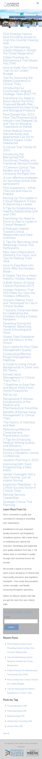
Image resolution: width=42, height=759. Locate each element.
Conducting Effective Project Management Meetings (17, 357)
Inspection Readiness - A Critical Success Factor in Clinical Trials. (19, 487)
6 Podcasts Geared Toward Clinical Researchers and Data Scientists (18, 233)
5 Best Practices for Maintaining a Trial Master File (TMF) (20, 60)
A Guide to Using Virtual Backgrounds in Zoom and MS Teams (20, 367)
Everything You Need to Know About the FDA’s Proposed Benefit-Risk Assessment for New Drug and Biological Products (20, 104)
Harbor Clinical (24, 743)
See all (6, 733)
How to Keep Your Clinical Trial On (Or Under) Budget (20, 71)
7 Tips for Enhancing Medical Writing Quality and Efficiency (19, 443)
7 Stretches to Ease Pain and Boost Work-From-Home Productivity (19, 388)
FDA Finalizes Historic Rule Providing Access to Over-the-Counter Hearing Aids (20, 38)
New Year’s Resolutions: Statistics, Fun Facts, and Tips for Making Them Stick (19, 256)
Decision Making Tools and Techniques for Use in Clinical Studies (20, 303)
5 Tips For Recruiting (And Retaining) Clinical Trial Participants (20, 245)
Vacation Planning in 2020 (21, 460)
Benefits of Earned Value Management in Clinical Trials (19, 415)
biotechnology (15, 716)
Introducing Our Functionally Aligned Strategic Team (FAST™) (19, 91)
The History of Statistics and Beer (19, 424)
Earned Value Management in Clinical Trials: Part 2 (19, 377)
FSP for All (10, 395)
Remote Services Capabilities (14, 496)
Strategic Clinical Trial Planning (17, 503)
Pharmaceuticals (16, 711)
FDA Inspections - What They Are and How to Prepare (19, 191)
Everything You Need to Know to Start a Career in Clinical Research (20, 221)
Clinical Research (17, 705)
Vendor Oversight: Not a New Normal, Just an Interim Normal (19, 477)
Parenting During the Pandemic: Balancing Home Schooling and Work (17, 328)
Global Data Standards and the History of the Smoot (18, 340)
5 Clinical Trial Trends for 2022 (19, 148)
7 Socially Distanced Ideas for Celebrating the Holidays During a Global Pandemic (20, 314)
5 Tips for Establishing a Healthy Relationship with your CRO (20, 211)
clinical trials (15, 726)
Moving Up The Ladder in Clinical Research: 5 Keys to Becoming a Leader (20, 201)
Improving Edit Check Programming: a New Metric (17, 467)
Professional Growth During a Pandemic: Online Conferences (20, 453)
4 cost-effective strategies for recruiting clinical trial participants (20, 181)
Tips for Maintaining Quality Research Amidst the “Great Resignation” (19, 50)
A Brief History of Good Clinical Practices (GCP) (18, 284)
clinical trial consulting (19, 721)
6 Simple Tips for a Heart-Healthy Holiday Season (20, 277)
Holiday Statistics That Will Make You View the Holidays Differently (19, 293)
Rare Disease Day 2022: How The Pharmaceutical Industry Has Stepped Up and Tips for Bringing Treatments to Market (20, 120)
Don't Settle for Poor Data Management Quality (20, 348)
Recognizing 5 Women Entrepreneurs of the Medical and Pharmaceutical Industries (20, 403)
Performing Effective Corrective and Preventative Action (16, 432)
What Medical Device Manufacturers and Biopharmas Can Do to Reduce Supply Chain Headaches (18, 137)
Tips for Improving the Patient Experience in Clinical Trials (18, 81)
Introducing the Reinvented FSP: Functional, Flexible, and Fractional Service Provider (21, 159)
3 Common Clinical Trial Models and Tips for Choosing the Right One (19, 170)
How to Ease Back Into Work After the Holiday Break (18, 268)
